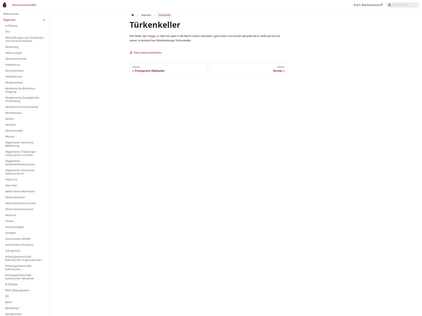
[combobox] (402, 5)
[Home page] (133, 15)
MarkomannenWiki (24, 5)
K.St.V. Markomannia (366, 5)
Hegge (152, 36)
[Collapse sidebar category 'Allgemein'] (44, 19)
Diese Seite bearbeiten (148, 52)
